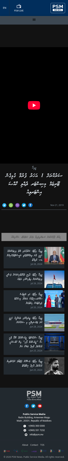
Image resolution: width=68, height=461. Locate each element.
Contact (34, 444)
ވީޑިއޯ (34, 168)
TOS (42, 444)
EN (4, 7)
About (25, 444)
